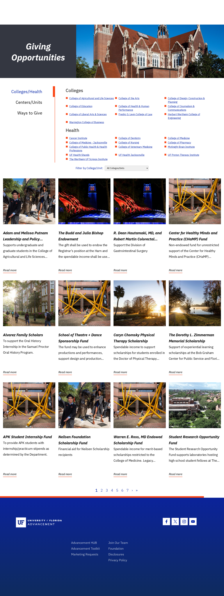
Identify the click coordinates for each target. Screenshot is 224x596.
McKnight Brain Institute (181, 146)
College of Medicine (179, 138)
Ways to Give (29, 113)
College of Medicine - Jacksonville (88, 142)
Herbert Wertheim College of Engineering (184, 116)
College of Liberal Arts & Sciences (88, 114)
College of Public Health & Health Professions (88, 148)
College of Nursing (129, 142)
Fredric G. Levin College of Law (135, 114)
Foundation (116, 548)
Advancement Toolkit (85, 548)
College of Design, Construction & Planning (186, 100)
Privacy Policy (117, 560)
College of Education (80, 106)
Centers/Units (29, 102)
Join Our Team (118, 543)
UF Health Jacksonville (131, 154)
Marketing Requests (84, 554)
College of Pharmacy (179, 142)
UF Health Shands (79, 154)
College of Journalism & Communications (181, 108)
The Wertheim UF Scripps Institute (88, 159)
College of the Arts (129, 98)
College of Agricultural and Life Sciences (91, 98)
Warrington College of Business (86, 122)
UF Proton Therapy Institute (183, 154)
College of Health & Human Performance (134, 108)
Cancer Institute (78, 138)
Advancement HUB (84, 543)
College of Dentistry (130, 138)
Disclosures (116, 554)
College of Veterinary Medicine (135, 146)
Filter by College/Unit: (89, 168)
